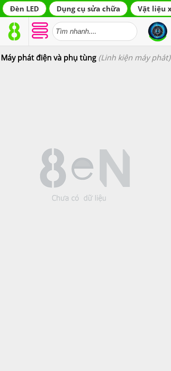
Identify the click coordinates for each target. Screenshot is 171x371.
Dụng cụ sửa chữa (88, 8)
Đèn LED (24, 8)
